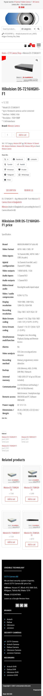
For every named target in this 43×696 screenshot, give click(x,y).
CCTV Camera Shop (14, 53)
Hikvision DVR (17, 143)
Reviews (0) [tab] (28, 190)
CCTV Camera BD (11, 577)
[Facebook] (17, 605)
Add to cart (22, 134)
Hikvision (5, 206)
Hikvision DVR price (30, 146)
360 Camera (35, 2)
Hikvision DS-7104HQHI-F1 (9, 446)
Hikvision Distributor (10, 146)
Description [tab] (11, 190)
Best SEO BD (7, 694)
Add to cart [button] (11, 499)
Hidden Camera (25, 2)
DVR (25, 143)
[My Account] (25, 45)
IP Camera (17, 2)
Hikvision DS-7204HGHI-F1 (9, 437)
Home (4, 53)
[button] (37, 60)
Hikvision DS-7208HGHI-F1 (29, 437)
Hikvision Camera (14, 125)
